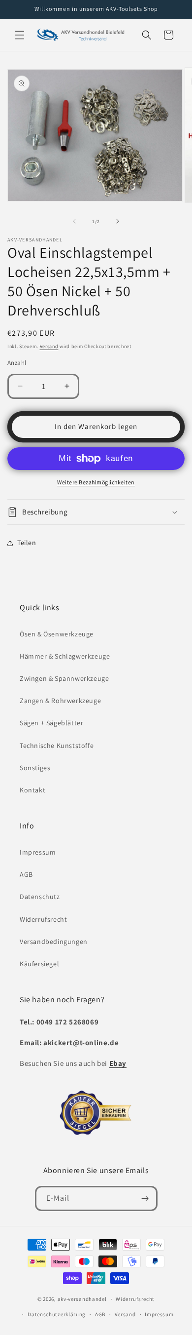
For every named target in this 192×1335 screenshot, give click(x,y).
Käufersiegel (39, 963)
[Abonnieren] (145, 1198)
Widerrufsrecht (43, 919)
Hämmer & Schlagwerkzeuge (65, 656)
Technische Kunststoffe (57, 745)
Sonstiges (35, 767)
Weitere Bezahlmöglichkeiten (96, 482)
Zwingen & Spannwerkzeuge (64, 678)
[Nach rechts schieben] (117, 221)
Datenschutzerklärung (57, 1314)
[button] (20, 35)
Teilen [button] (26, 542)
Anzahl (16, 362)
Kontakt (32, 789)
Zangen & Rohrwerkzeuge (60, 700)
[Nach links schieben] (74, 221)
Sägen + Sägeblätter (51, 722)
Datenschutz (40, 896)
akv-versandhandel (82, 1299)
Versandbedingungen (54, 941)
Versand (49, 346)
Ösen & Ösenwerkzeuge (57, 633)
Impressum (38, 852)
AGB (26, 874)
